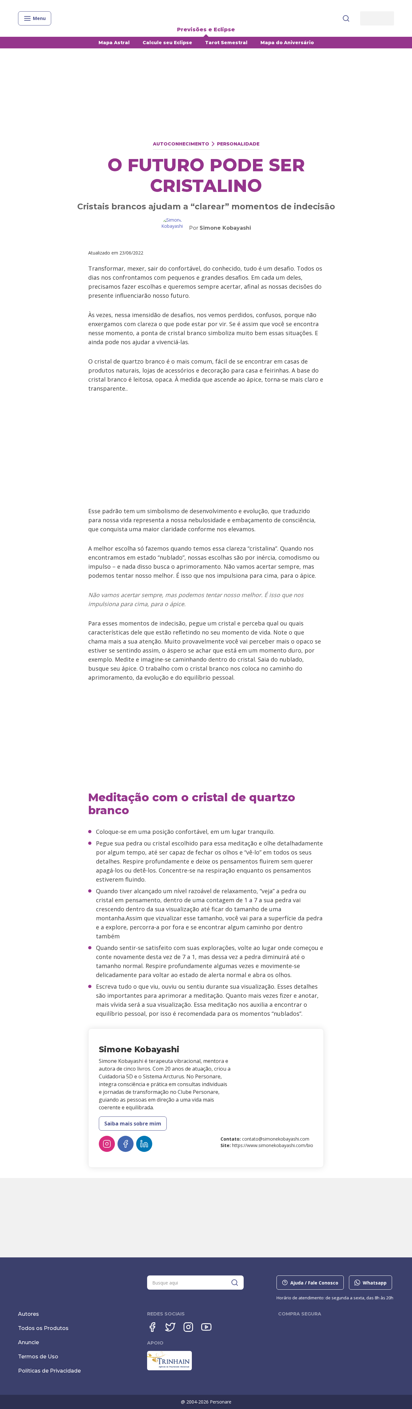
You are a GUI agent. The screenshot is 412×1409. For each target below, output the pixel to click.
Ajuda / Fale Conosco (314, 1283)
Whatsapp (375, 1283)
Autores (28, 1314)
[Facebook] (125, 1144)
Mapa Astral (114, 42)
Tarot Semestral (226, 42)
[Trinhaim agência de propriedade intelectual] (169, 1369)
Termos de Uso (38, 1357)
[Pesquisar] (346, 18)
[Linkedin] (144, 1144)
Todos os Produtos (43, 1328)
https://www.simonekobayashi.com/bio (272, 1145)
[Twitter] (170, 1327)
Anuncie (28, 1342)
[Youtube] (206, 1327)
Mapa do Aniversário (287, 42)
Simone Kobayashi (225, 228)
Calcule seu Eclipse (167, 42)
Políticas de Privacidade (49, 1371)
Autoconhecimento (181, 144)
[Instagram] (107, 1144)
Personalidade (238, 144)
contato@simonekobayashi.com (275, 1139)
